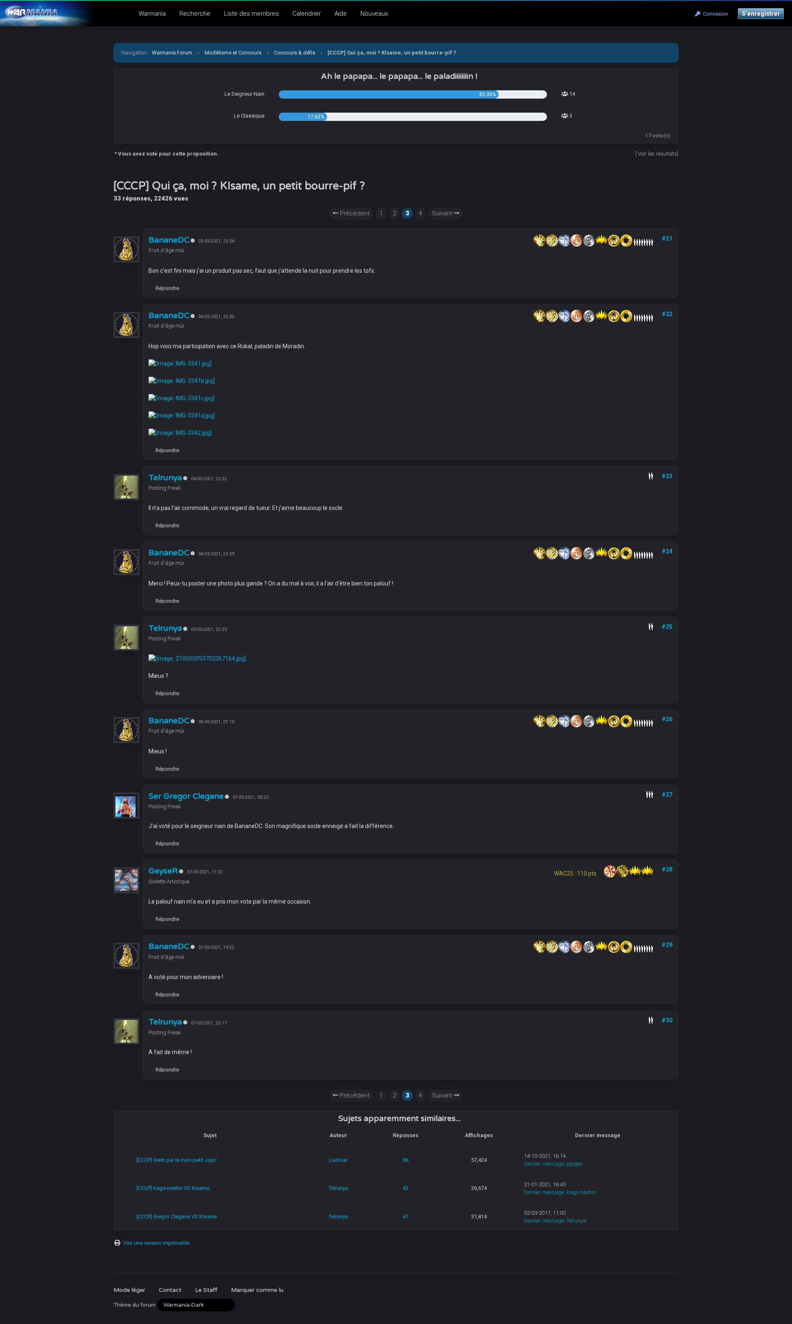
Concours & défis (294, 53)
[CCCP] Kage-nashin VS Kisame (173, 1188)
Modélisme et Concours (233, 53)
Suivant (443, 213)
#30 (667, 1020)
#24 (667, 551)
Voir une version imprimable (156, 1243)
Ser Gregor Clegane (186, 796)
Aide (341, 13)
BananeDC (168, 240)
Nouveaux (374, 13)
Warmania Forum (172, 53)
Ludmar (338, 1160)
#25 (667, 626)
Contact (170, 1289)
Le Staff (206, 1289)
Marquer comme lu (257, 1289)
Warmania (152, 13)
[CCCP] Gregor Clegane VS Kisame (177, 1216)
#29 (667, 945)
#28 (667, 869)
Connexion (714, 14)
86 (405, 1160)
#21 (667, 238)
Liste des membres (251, 13)
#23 (667, 476)
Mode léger (129, 1289)
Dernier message (544, 1164)
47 (405, 1216)
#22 (667, 314)
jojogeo (574, 1164)
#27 (667, 794)
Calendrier (306, 13)
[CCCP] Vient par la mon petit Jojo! (177, 1160)
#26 (667, 719)
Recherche (194, 13)
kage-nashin (581, 1192)
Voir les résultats (657, 154)
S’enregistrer (761, 13)
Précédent (354, 213)
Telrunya (165, 478)
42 (405, 1188)
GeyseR (163, 871)
